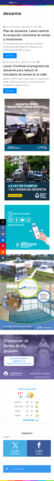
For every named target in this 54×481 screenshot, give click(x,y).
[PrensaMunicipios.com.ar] (12, 2)
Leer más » (9, 56)
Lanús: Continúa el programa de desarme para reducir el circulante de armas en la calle (26, 70)
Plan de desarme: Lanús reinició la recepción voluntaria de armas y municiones (26, 35)
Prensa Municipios (12, 27)
